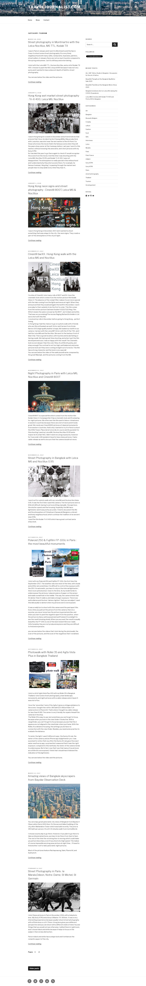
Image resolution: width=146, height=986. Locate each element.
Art (87, 111)
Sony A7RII (89, 166)
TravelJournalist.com (54, 7)
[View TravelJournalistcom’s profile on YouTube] (93, 195)
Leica (87, 144)
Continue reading (34, 82)
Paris (87, 151)
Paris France (90, 155)
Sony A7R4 (89, 163)
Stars (87, 170)
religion (88, 159)
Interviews (89, 140)
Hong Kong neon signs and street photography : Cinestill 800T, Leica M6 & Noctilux (52, 190)
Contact (46, 20)
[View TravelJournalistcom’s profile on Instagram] (91, 195)
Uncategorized (90, 185)
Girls (87, 137)
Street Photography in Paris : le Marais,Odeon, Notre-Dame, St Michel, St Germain (52, 875)
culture (88, 125)
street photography (92, 174)
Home (30, 20)
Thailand (88, 177)
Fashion (88, 129)
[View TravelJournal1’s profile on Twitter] (88, 195)
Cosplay (88, 122)
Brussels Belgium (91, 118)
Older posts (34, 968)
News (38, 20)
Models (88, 148)
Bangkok (89, 114)
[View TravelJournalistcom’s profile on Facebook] (86, 195)
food (87, 133)
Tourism (88, 181)
